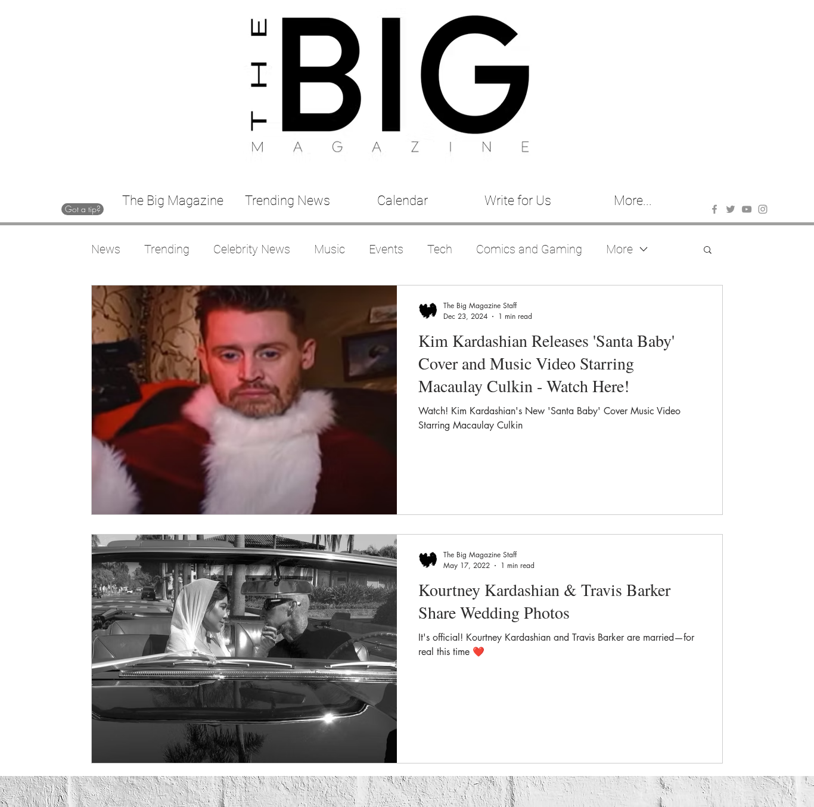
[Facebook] (714, 209)
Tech (439, 249)
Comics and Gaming (529, 249)
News (105, 249)
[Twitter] (731, 209)
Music (329, 249)
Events (386, 249)
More (619, 249)
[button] (707, 250)
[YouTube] (747, 209)
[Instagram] (763, 209)
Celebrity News (251, 249)
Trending (166, 249)
